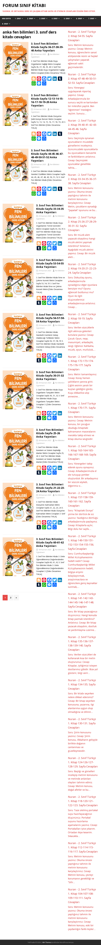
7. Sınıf (91, 18)
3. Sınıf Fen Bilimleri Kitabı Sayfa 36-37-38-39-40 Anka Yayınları (47, 47)
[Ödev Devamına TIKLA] (55, 73)
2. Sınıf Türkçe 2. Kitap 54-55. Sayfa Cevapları (82, 36)
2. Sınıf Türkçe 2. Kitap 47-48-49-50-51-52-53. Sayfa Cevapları (82, 79)
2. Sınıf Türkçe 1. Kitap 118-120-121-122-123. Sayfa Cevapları (83, 801)
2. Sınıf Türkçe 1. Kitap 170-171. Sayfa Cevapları (82, 408)
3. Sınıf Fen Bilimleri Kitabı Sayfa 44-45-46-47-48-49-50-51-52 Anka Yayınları (47, 155)
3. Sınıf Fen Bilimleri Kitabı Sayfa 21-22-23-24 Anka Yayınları (50, 488)
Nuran (72, 32)
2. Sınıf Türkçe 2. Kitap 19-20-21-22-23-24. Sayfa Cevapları (82, 268)
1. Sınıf (18, 18)
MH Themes (46, 942)
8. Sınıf (5, 24)
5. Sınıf (67, 18)
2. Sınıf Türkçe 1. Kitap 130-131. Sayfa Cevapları (82, 723)
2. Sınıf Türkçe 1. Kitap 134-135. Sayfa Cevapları (82, 684)
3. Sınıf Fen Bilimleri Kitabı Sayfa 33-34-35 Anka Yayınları (50, 209)
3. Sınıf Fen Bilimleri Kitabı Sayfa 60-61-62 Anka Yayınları (50, 542)
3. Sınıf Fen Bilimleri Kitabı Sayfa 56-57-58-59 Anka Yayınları (50, 318)
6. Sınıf (79, 18)
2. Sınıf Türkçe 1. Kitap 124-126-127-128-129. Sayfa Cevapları (83, 762)
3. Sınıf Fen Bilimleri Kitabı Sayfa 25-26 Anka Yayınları (49, 433)
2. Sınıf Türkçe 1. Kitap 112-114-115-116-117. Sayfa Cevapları (83, 847)
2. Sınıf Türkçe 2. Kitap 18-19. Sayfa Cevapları (82, 318)
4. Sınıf (55, 18)
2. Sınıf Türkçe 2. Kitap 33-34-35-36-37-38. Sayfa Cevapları (82, 179)
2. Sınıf (30, 18)
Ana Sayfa (6, 18)
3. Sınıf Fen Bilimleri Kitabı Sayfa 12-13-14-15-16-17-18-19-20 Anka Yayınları (47, 100)
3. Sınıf (42, 18)
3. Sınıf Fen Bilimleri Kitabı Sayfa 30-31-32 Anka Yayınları (50, 375)
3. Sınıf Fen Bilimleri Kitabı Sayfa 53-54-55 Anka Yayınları (50, 263)
